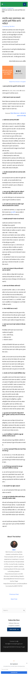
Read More (13, 629)
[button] (14, 664)
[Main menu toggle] (24, 4)
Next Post (14, 599)
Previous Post (14, 594)
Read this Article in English (17, 81)
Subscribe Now (14, 672)
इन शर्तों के (13, 212)
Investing (6, 26)
